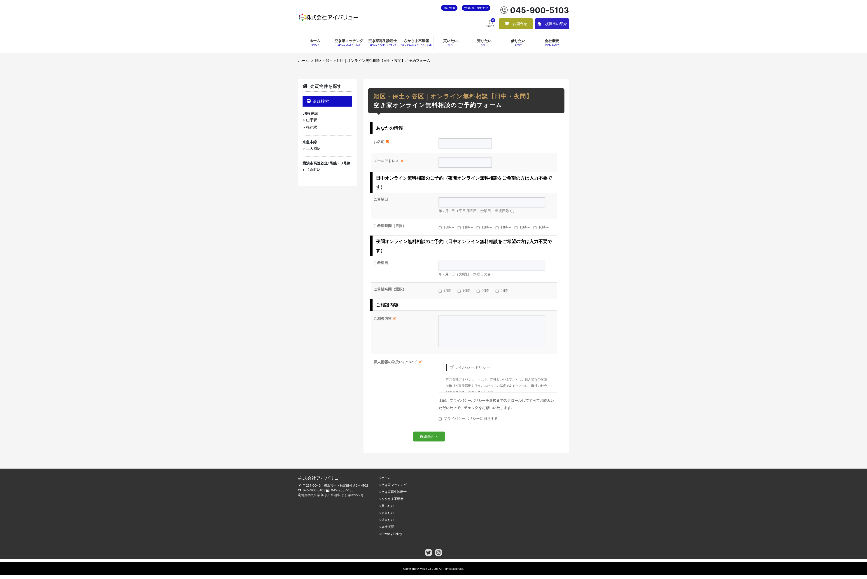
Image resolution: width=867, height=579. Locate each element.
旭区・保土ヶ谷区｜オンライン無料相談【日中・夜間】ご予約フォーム (372, 60)
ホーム (303, 60)
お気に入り (491, 23)
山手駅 (311, 120)
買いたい (387, 506)
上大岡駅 (313, 148)
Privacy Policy (391, 534)
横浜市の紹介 (556, 23)
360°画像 (449, 7)
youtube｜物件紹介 (476, 7)
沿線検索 (321, 101)
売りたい (387, 513)
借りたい (387, 520)
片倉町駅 (313, 169)
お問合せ (520, 23)
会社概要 (387, 527)
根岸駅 (311, 127)
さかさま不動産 (392, 499)
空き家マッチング (394, 485)
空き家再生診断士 (394, 492)
